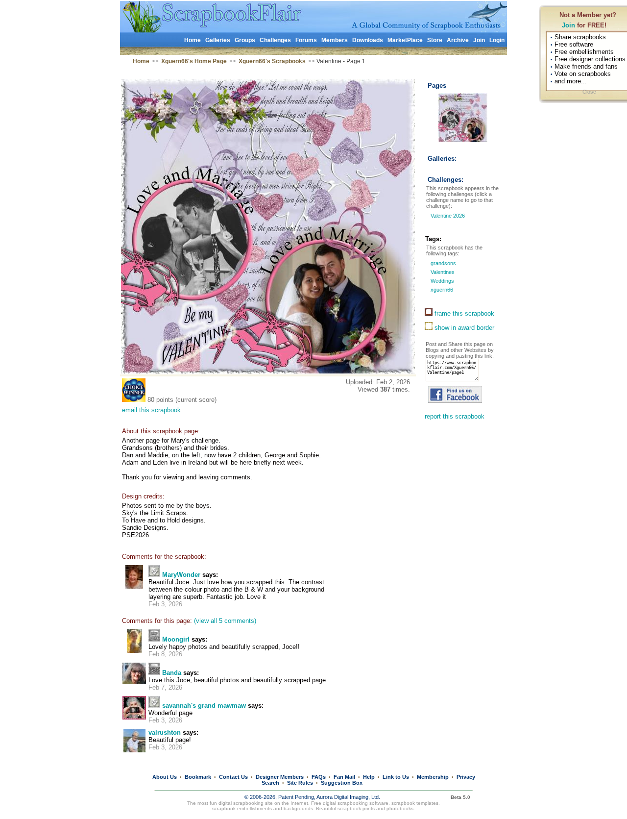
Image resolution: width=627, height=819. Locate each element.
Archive (458, 40)
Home (192, 40)
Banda (171, 672)
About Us (164, 777)
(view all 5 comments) (225, 620)
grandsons (442, 263)
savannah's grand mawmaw (204, 705)
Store (434, 40)
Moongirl (176, 639)
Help (369, 777)
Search (270, 783)
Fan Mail (344, 777)
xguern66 (441, 290)
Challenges (275, 40)
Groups (245, 40)
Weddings (441, 281)
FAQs (319, 777)
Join (568, 25)
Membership (433, 777)
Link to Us (396, 777)
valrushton (164, 732)
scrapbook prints (356, 808)
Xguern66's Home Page (194, 61)
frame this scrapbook (463, 313)
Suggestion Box (341, 783)
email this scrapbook (151, 410)
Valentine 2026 (447, 216)
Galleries (217, 40)
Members (334, 40)
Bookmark (198, 777)
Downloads (367, 40)
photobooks (399, 808)
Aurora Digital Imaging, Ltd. (348, 797)
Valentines (442, 272)
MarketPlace (405, 40)
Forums (306, 40)
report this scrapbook (454, 416)
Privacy (466, 777)
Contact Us (233, 777)
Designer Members (280, 777)
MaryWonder (181, 574)
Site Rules (300, 783)
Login (497, 40)
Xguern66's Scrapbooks (272, 61)
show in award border (463, 327)
